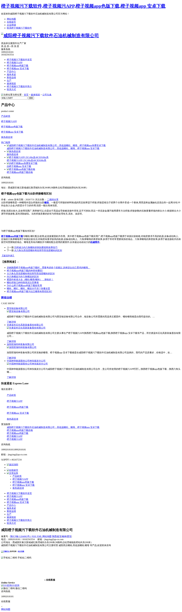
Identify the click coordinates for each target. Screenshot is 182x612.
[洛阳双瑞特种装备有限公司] (21, 347)
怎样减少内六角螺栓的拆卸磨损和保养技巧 (35, 247)
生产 (9, 80)
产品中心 (11, 71)
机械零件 (95, 242)
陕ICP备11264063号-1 (21, 536)
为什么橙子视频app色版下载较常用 (24, 285)
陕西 (54, 536)
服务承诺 (11, 74)
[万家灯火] (5, 551)
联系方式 (11, 89)
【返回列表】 (8, 255)
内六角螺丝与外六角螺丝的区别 (23, 276)
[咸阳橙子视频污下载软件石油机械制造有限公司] (50, 35)
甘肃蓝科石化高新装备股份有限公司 (25, 325)
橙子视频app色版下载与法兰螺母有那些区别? (29, 291)
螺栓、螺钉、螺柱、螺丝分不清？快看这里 (28, 288)
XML (39, 536)
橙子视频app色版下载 (17, 65)
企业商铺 (11, 25)
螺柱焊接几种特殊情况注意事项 (23, 282)
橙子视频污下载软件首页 (19, 59)
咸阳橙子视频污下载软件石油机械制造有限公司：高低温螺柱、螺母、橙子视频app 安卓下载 (53, 427)
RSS (34, 536)
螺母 (46, 202)
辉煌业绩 (11, 77)
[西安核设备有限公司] (18, 311)
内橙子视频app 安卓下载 (19, 166)
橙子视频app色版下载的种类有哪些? (25, 270)
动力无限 (21, 551)
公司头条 (46, 94)
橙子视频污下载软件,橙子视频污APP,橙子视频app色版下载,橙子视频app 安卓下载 (83, 6)
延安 (59, 536)
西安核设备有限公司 (17, 308)
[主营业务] (12, 473)
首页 (26, 94)
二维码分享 (52, 199)
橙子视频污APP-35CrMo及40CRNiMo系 (26, 160)
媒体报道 (11, 83)
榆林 (64, 536)
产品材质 (5, 116)
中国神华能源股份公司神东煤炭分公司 (26, 361)
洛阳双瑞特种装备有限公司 (20, 344)
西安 (69, 536)
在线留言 (11, 22)
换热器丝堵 (7, 137)
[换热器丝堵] (13, 151)
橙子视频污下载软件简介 (19, 86)
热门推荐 (5, 142)
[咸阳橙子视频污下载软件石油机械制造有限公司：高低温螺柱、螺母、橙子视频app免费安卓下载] (56, 145)
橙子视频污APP (14, 62)
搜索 (31, 98)
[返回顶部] (12, 464)
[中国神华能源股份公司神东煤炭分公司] (27, 364)
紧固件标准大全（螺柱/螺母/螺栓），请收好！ (30, 279)
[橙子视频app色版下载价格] (21, 169)
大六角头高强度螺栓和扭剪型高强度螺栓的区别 (38, 250)
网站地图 (11, 19)
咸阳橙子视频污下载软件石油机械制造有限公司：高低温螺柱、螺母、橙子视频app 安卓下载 (53, 148)
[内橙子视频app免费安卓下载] (22, 163)
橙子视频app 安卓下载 (18, 68)
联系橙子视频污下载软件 (19, 28)
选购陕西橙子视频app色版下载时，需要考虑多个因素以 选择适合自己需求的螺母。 (48, 267)
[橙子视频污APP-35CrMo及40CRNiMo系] (27, 157)
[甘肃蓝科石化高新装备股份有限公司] (26, 328)
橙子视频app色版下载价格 (20, 172)
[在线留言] (12, 470)
